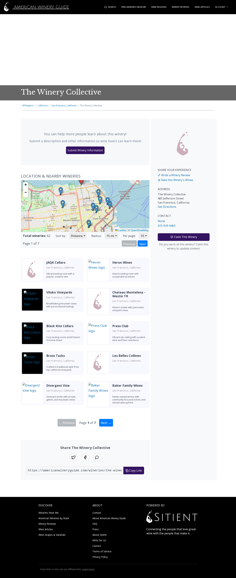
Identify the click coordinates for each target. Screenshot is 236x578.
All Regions (28, 105)
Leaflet (122, 230)
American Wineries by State (54, 518)
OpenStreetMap (140, 230)
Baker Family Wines (127, 385)
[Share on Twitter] (73, 457)
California (43, 105)
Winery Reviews (180, 6)
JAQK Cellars (55, 262)
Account (220, 6)
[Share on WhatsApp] (97, 457)
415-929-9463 (166, 226)
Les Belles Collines (126, 356)
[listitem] (52, 271)
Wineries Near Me (49, 512)
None (161, 221)
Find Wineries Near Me (133, 6)
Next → (106, 423)
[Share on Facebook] (85, 457)
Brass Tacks (55, 356)
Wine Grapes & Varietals (52, 534)
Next (142, 244)
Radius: (96, 236)
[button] (81, 180)
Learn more (88, 569)
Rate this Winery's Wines (177, 180)
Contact (96, 512)
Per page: (129, 236)
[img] (85, 206)
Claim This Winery (185, 237)
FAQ (94, 523)
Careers (96, 545)
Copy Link (135, 470)
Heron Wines (122, 262)
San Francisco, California (64, 105)
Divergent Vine (58, 385)
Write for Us (99, 540)
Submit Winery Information (85, 150)
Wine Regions (159, 6)
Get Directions (167, 207)
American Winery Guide (40, 7)
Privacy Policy (100, 557)
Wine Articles (202, 6)
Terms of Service (101, 551)
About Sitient (99, 534)
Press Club (120, 326)
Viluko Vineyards (59, 292)
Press (95, 529)
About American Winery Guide (109, 518)
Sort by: (61, 236)
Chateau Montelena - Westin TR (128, 294)
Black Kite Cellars (59, 326)
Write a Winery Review (175, 175)
